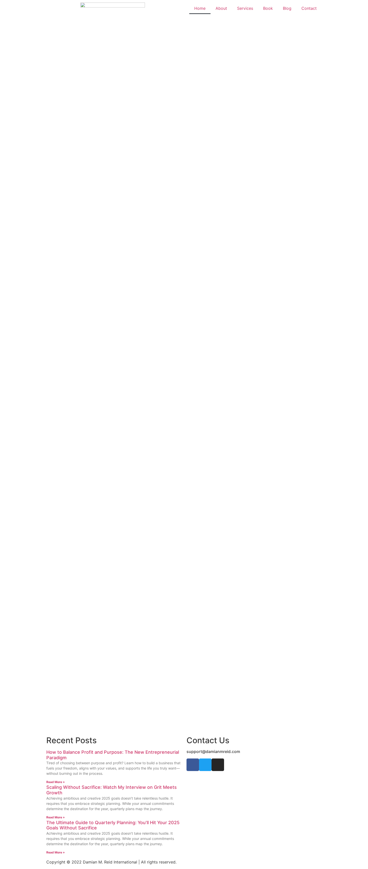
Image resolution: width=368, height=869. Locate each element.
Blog (287, 8)
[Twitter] (205, 764)
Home (200, 8)
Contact (309, 8)
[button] (7, 40)
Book (268, 8)
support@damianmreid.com (213, 751)
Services (245, 8)
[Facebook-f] (193, 764)
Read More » (55, 782)
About (221, 8)
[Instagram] (218, 764)
